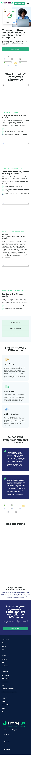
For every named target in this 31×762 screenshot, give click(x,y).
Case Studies (5, 665)
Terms (3, 708)
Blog (3, 662)
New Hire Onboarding (7, 688)
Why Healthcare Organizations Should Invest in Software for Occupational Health (14, 577)
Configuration (5, 678)
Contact (4, 646)
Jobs (3, 649)
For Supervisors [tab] (15, 322)
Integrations (5, 682)
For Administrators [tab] (15, 328)
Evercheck (7, 742)
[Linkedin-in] (2, 716)
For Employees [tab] (15, 334)
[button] (28, 3)
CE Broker (6, 734)
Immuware (7, 749)
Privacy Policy (5, 705)
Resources (4, 659)
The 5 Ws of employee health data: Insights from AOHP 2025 (13, 548)
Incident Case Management (9, 692)
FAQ (3, 711)
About (3, 643)
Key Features (5, 675)
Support (4, 701)
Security (4, 685)
